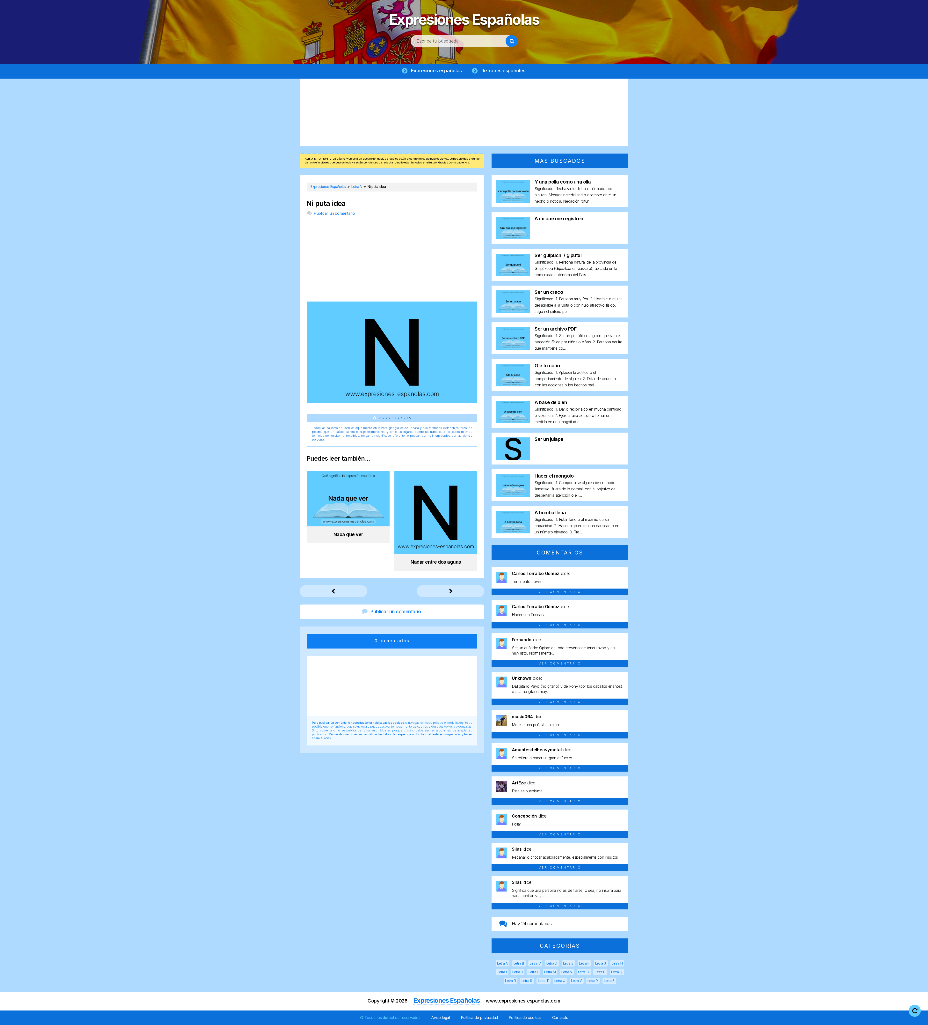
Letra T (543, 981)
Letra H (617, 963)
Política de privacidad (479, 1017)
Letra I (502, 972)
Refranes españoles (503, 71)
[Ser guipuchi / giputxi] (513, 274)
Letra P (600, 972)
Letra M (550, 972)
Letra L (534, 972)
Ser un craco (549, 292)
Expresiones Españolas (464, 19)
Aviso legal (440, 1017)
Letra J (517, 972)
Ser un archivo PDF (555, 329)
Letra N (566, 972)
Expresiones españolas (436, 71)
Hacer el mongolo (554, 476)
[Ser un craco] (513, 311)
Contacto (560, 1017)
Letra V (576, 981)
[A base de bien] (513, 421)
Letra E (568, 963)
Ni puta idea (326, 203)
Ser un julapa (549, 439)
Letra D (551, 963)
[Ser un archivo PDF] (513, 348)
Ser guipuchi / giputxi (558, 255)
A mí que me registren (559, 218)
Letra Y (592, 981)
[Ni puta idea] (392, 401)
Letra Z (609, 981)
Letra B (519, 963)
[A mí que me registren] (513, 237)
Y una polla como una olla (563, 182)
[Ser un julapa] (513, 458)
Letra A (502, 963)
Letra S (527, 981)
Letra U (559, 981)
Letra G (600, 963)
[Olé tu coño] (513, 384)
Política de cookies (525, 1017)
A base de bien (551, 402)
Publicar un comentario (334, 213)
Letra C (535, 963)
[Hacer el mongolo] (513, 495)
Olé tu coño (547, 366)
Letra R (510, 981)
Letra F (584, 963)
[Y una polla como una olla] (513, 201)
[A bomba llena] (513, 531)
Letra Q (616, 972)
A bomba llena (550, 513)
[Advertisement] (464, 112)
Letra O (583, 972)
